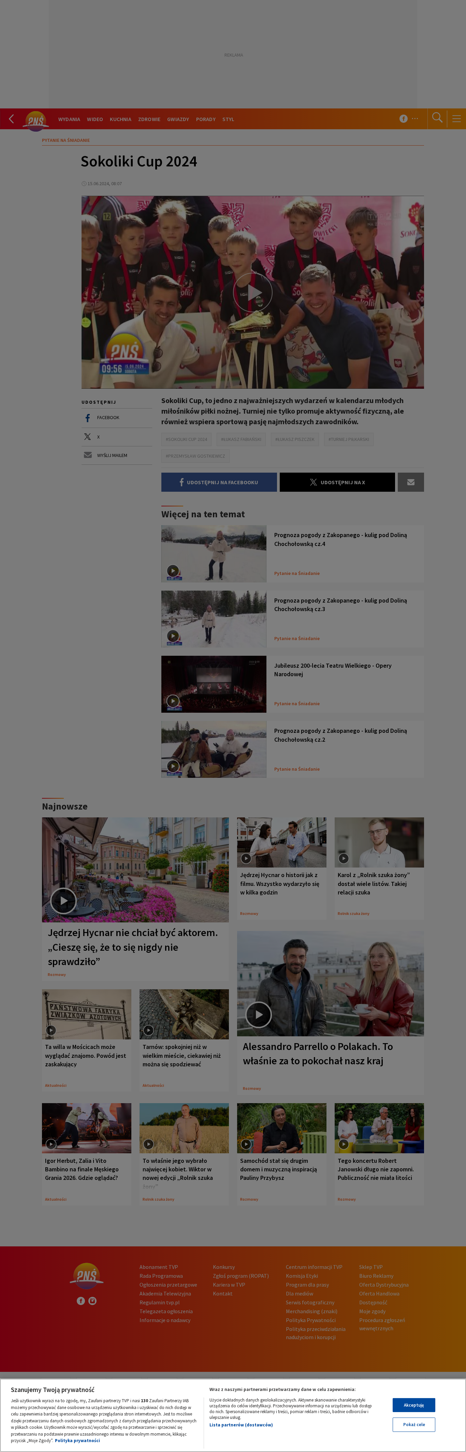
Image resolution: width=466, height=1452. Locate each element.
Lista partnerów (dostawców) (241, 1425)
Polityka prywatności (77, 1440)
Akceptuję (414, 1405)
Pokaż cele (414, 1424)
